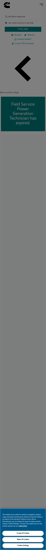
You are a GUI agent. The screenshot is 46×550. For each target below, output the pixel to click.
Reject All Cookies (23, 539)
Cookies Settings (23, 545)
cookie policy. (22, 526)
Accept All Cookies (23, 533)
